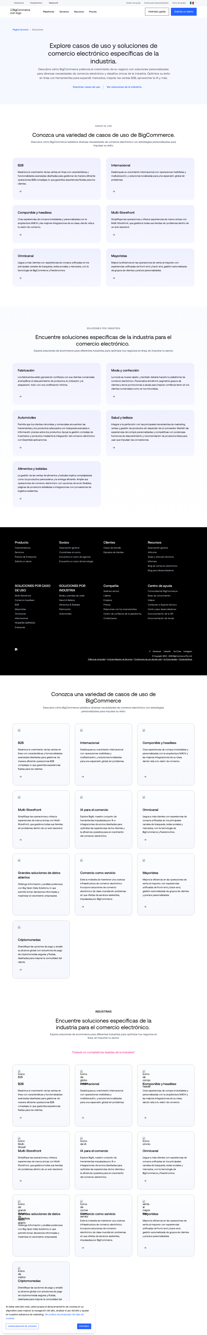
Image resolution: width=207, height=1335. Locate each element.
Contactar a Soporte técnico (162, 604)
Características (22, 547)
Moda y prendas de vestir (72, 595)
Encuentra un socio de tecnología (76, 561)
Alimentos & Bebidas (69, 604)
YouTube (177, 651)
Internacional (21, 618)
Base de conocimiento (159, 595)
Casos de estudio (112, 547)
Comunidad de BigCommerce (163, 591)
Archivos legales (170, 659)
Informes (152, 561)
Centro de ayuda (133, 3)
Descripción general (69, 547)
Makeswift (53, 3)
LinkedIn (167, 651)
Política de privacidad (96, 659)
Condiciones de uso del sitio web (148, 659)
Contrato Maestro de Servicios (119, 659)
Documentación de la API (160, 613)
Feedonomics (36, 3)
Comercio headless (24, 600)
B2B (17, 604)
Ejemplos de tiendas (114, 552)
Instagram (188, 651)
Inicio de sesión (179, 3)
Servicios (19, 552)
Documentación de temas (161, 618)
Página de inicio (20, 29)
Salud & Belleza (67, 600)
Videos (151, 600)
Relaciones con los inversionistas (120, 609)
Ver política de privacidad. (58, 1314)
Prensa (107, 604)
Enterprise (20, 627)
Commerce (19, 3)
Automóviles (65, 613)
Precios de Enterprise (25, 557)
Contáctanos (110, 618)
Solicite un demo (23, 561)
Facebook (157, 651)
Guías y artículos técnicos (161, 557)
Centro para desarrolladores (156, 3)
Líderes (107, 595)
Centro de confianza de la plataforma (122, 613)
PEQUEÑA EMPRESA (25, 622)
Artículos (152, 552)
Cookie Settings (185, 659)
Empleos (108, 600)
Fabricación (65, 609)
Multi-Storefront (23, 595)
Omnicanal (20, 613)
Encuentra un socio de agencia (75, 557)
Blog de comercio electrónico (162, 566)
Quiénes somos (111, 591)
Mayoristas (20, 609)
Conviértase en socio (70, 552)
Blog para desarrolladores (161, 570)
